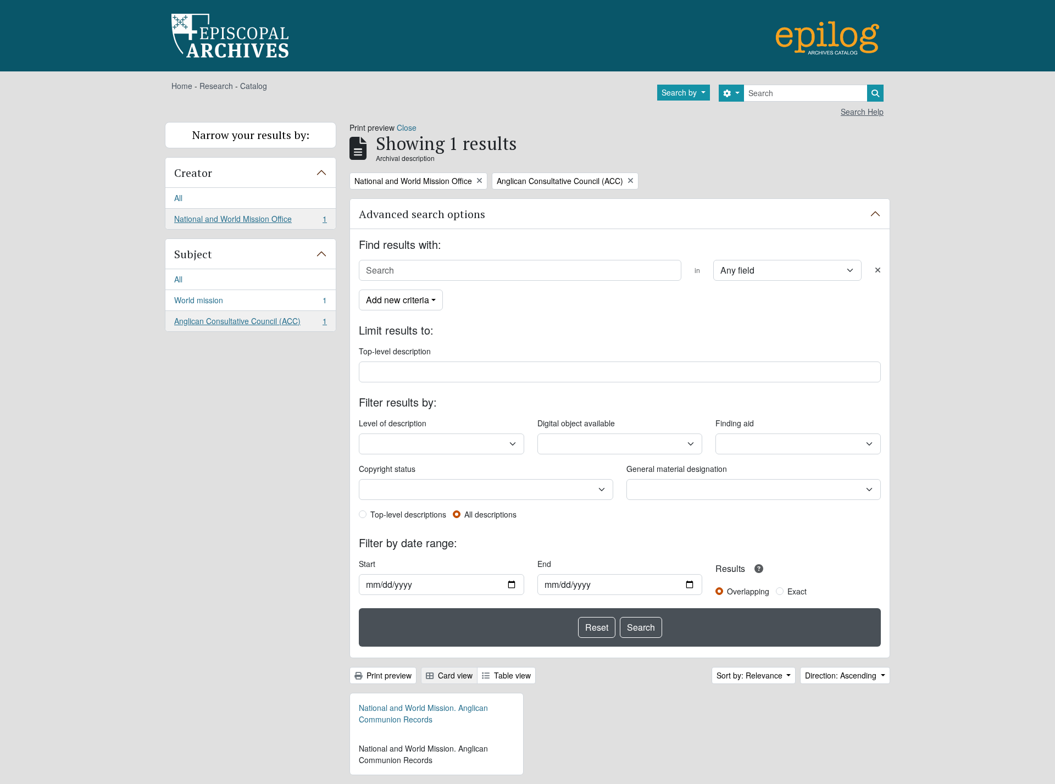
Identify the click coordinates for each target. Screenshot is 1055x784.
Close (407, 127)
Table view (511, 675)
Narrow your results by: (250, 134)
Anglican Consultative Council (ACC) (250, 323)
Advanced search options (422, 214)
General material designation (676, 468)
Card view (454, 675)
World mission (250, 302)
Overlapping (748, 591)
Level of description (392, 423)
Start (367, 563)
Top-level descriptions (408, 514)
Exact (797, 591)
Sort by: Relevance (751, 675)
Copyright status (387, 468)
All (178, 197)
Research (216, 85)
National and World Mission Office (250, 221)
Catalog (253, 85)
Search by (680, 92)
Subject (193, 254)
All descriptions (490, 514)
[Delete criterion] (878, 270)
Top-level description (395, 351)
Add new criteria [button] (397, 299)
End (544, 563)
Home (181, 85)
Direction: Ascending (842, 675)
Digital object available (576, 423)
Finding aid (734, 423)
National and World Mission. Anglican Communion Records (423, 713)
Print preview (388, 675)
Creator (193, 172)
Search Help (862, 111)
